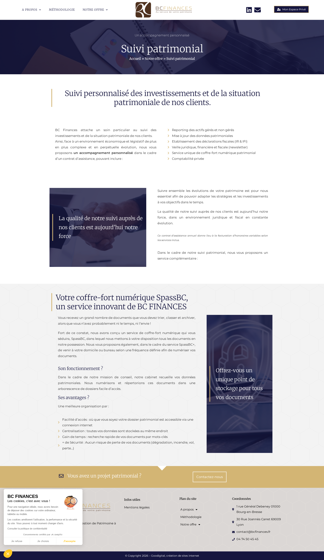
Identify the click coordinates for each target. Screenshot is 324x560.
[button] (7, 553)
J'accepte (69, 541)
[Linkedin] (249, 10)
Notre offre (93, 9)
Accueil (135, 58)
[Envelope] (257, 10)
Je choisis (43, 541)
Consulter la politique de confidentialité (27, 528)
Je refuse (16, 541)
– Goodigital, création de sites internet (173, 555)
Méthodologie (62, 9)
